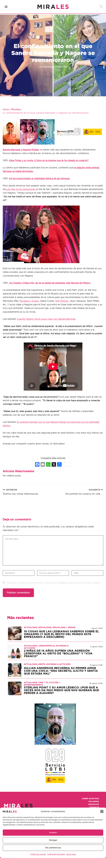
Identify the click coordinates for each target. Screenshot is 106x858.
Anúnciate (93, 804)
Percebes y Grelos (29, 301)
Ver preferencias (53, 847)
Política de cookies (38, 854)
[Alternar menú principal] (6, 6)
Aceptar (53, 832)
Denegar (53, 840)
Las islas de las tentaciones (20, 189)
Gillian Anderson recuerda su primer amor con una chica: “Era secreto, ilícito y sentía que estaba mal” (61, 671)
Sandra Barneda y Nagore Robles (21, 150)
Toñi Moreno (61, 301)
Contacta (94, 807)
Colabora (93, 801)
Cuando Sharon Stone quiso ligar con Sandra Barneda (46, 319)
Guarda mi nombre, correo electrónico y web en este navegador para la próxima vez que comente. (54, 583)
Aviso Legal (71, 854)
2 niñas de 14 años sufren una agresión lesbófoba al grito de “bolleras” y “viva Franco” (58, 653)
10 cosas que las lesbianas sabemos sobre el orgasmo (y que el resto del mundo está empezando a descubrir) (61, 634)
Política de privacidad (56, 854)
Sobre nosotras (90, 799)
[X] (54, 464)
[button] (101, 811)
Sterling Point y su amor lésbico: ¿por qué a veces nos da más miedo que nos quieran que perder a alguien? (61, 690)
